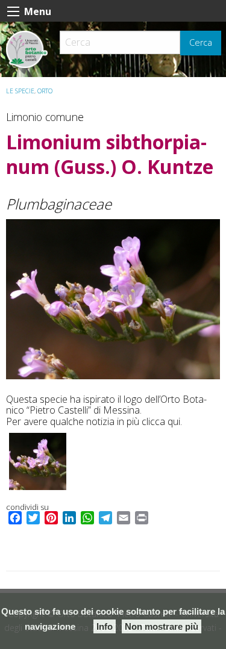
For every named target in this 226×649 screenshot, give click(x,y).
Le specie (20, 91)
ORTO (44, 91)
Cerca (200, 42)
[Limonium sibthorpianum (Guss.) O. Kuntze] (113, 299)
